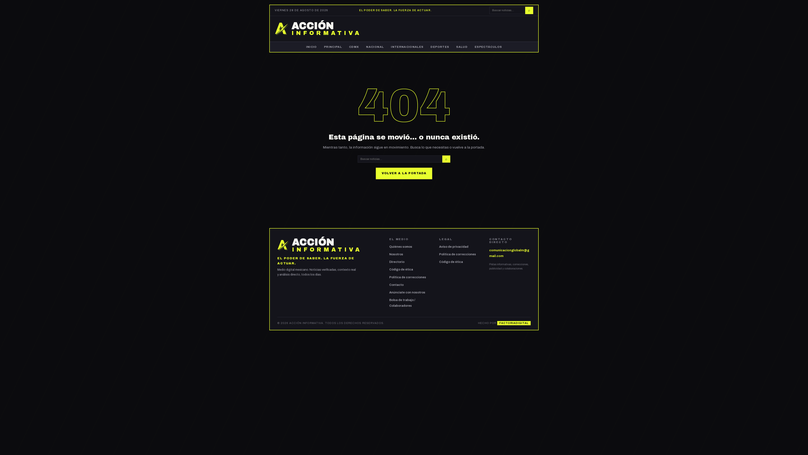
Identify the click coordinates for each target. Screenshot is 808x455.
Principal (333, 46)
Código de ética (401, 269)
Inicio (311, 46)
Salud (462, 46)
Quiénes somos (400, 246)
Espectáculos (488, 46)
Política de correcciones (407, 277)
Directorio (396, 262)
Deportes (440, 46)
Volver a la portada (404, 173)
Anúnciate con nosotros (407, 292)
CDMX (354, 46)
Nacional (375, 46)
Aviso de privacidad (453, 246)
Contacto (396, 284)
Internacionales (407, 46)
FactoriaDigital (514, 323)
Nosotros (396, 254)
